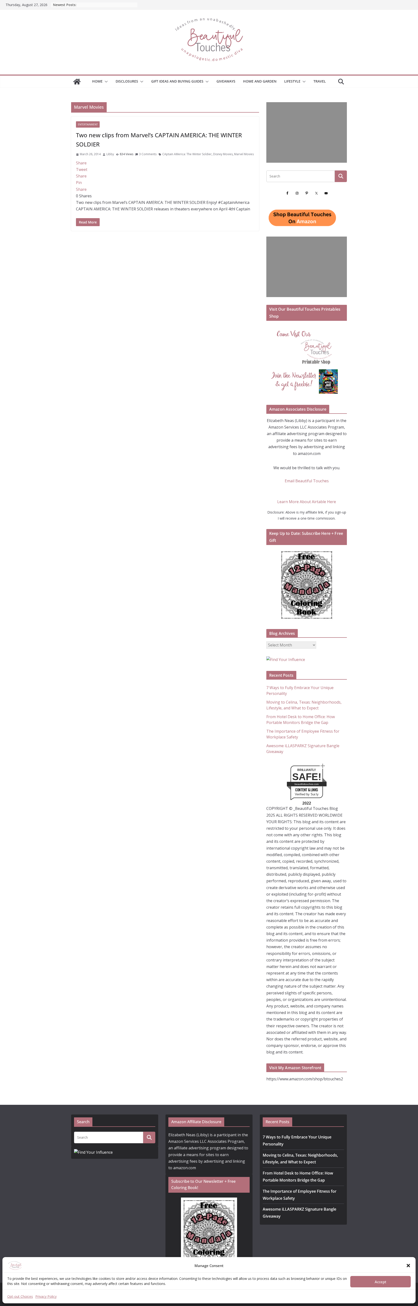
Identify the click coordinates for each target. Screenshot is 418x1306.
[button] (408, 1265)
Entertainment (88, 124)
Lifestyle (292, 81)
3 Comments (148, 154)
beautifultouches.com (307, 784)
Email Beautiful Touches (307, 481)
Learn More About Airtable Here (306, 501)
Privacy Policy (46, 1296)
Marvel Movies (244, 154)
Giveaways (225, 81)
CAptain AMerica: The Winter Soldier (187, 154)
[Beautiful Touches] (77, 81)
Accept (380, 1281)
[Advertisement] (306, 132)
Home (97, 81)
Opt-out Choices (20, 1296)
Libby (110, 154)
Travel (320, 81)
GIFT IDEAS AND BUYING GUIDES (177, 81)
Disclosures (127, 81)
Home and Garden (259, 81)
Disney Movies (223, 154)
